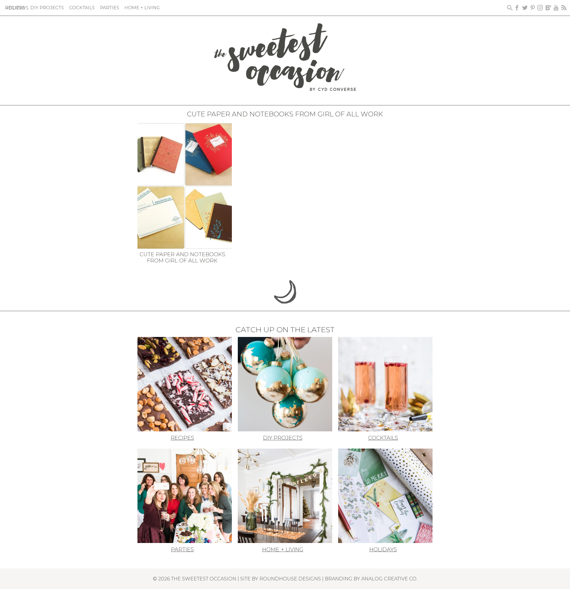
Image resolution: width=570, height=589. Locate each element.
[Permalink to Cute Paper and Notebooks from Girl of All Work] (184, 185)
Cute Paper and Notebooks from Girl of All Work (182, 257)
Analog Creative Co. (389, 579)
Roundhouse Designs (290, 579)
